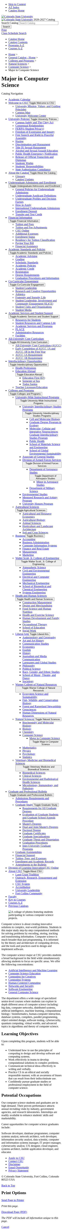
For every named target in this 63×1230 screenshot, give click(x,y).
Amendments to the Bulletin (30, 864)
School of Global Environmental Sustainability (45, 452)
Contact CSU (15, 1161)
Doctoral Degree (31, 830)
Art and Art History (33, 640)
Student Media (23, 310)
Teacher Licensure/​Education (31, 387)
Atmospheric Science (34, 567)
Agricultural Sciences (27, 506)
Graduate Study (24, 804)
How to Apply (23, 205)
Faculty (12, 896)
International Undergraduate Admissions (37, 208)
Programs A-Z (16, 45)
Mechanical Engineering (35, 583)
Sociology (28, 681)
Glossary (20, 176)
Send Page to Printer (12, 1200)
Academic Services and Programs (33, 326)
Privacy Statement (18, 1170)
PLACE (19, 329)
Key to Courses (17, 899)
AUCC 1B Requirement (28, 358)
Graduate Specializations (36, 836)
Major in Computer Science (44, 738)
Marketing (28, 554)
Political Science (31, 668)
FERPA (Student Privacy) (29, 128)
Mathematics (29, 747)
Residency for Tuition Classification (35, 240)
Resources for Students (28, 319)
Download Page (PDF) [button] (14, 1212)
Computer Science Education (24, 973)
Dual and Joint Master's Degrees (40, 827)
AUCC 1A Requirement (28, 354)
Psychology (28, 753)
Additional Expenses (26, 233)
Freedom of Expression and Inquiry (35, 131)
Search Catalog (9, 22)
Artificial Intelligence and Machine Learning (32, 970)
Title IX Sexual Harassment (30, 147)
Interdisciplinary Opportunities (25, 361)
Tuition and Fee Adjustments (31, 227)
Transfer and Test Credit (28, 214)
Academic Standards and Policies (26, 249)
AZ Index (13, 7)
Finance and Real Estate (35, 548)
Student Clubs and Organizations (33, 306)
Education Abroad (25, 371)
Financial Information (20, 217)
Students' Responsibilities (29, 166)
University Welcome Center (30, 115)
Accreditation (22, 887)
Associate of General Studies (38, 456)
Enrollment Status (25, 236)
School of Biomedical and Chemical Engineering (36, 588)
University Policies (18, 119)
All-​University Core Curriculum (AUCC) (38, 345)
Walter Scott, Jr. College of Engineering (37, 558)
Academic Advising (26, 256)
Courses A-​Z (15, 902)
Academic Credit (24, 268)
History (26, 653)
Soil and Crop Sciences (35, 532)
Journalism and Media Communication (34, 658)
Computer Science (18, 66)
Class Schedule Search (13, 33)
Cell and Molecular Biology (44, 419)
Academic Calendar (19, 99)
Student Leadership (26, 288)
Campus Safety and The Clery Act (34, 122)
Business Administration (35, 542)
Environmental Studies (34, 494)
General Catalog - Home (22, 57)
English (26, 650)
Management (29, 551)
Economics (28, 646)
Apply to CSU (16, 1158)
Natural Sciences (17, 63)
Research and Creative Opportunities (35, 291)
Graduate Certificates (34, 833)
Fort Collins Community (28, 893)
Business (20, 535)
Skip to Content (17, 4)
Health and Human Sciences (31, 595)
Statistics (27, 757)
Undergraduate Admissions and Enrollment (32, 182)
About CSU (15, 871)
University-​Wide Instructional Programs (37, 397)
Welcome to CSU (18, 102)
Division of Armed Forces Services (41, 459)
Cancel (5, 1226)
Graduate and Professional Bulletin (27, 791)
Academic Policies (25, 265)
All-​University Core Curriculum (26, 338)
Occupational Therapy (34, 624)
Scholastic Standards (26, 262)
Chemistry (28, 732)
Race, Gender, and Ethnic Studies (40, 671)
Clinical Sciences (31, 775)
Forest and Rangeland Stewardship (41, 706)
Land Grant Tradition (27, 874)
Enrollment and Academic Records (34, 861)
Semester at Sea (31, 381)
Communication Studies (35, 643)
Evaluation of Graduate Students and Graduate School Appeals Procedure (40, 817)
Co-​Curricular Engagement (23, 281)
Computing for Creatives (22, 976)
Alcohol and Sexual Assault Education (36, 150)
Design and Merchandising (37, 605)
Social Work (29, 630)
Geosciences (29, 709)
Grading (19, 259)
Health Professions (25, 367)
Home (11, 54)
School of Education (33, 627)
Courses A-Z (15, 48)
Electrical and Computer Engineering (35, 578)
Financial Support (25, 855)
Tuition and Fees (24, 224)
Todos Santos (29, 384)
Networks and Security (21, 986)
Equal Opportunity (18, 1167)
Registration (22, 271)
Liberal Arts (22, 633)
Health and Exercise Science (38, 615)
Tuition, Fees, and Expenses (30, 858)
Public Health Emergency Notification (36, 153)
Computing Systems (19, 979)
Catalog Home (16, 10)
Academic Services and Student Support (30, 313)
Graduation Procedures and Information (37, 278)
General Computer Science (23, 992)
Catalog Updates (24, 179)
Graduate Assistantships (28, 852)
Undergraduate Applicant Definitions (35, 195)
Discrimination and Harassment (32, 144)
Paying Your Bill (24, 243)
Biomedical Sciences (33, 772)
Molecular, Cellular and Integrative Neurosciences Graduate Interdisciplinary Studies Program (43, 433)
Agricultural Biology (33, 519)
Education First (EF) (33, 377)
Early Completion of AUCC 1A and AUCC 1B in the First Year (35, 350)
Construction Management (37, 602)
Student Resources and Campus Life (35, 323)
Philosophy (28, 665)
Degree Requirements (27, 275)
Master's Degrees (31, 823)
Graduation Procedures (35, 842)
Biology (26, 728)
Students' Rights (24, 163)
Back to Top (8, 1185)
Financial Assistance (26, 246)
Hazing (19, 141)
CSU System (22, 884)
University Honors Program (37, 503)
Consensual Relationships (29, 125)
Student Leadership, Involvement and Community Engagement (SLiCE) (36, 302)
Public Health (36, 441)
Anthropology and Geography (39, 637)
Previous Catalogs (18, 905)
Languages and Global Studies (39, 662)
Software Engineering (20, 989)
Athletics (20, 294)
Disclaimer (14, 1164)
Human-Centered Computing (24, 982)
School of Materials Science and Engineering (44, 446)
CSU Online (22, 230)
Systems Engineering (34, 592)
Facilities (20, 335)
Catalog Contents (17, 42)
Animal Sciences (31, 523)
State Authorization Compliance (33, 169)
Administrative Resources (29, 332)
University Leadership (27, 890)
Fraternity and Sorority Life (30, 297)
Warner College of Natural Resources (36, 684)
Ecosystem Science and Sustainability (35, 695)
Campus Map (22, 112)
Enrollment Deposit (26, 211)
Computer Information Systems (39, 545)
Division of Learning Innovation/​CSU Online (33, 867)
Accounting (28, 539)
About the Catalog (18, 172)
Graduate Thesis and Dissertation (40, 839)
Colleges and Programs (21, 60)
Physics (26, 750)
